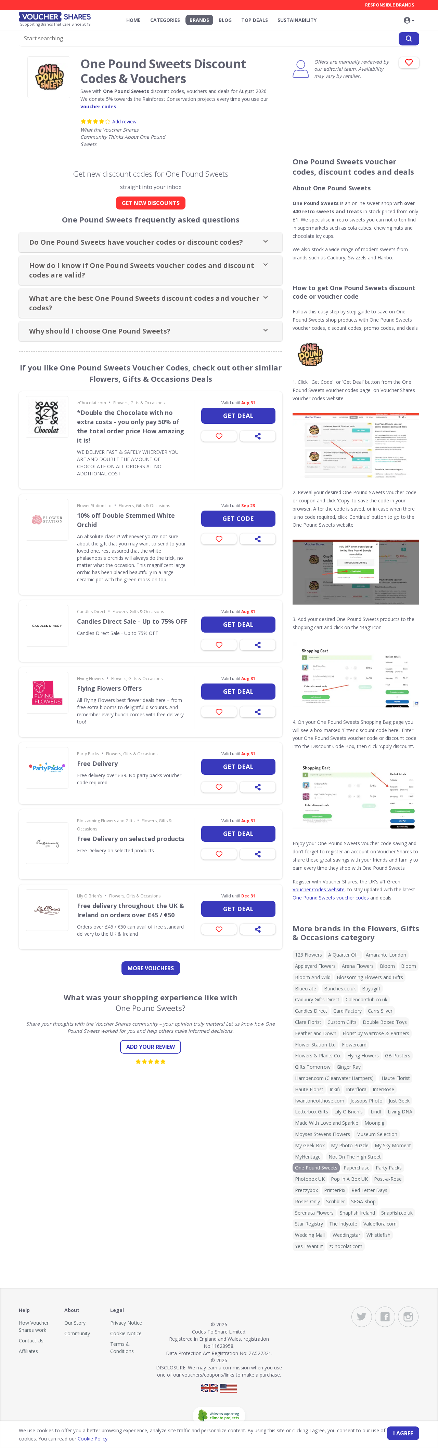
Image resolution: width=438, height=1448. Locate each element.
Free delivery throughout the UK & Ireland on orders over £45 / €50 (130, 910)
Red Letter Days (369, 1190)
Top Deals (254, 20)
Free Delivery (97, 763)
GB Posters (397, 1055)
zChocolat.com (91, 403)
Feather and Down (315, 1033)
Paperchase (357, 1167)
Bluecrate (305, 988)
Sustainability (297, 20)
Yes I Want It (309, 1246)
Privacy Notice (126, 1323)
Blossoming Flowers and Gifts (105, 821)
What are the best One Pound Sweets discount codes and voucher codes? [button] (144, 303)
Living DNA (400, 1111)
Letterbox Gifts (311, 1111)
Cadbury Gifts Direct (317, 999)
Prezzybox (306, 1190)
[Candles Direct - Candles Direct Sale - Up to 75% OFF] (47, 626)
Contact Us (31, 1340)
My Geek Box (310, 1145)
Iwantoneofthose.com (319, 1100)
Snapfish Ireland (357, 1212)
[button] (408, 21)
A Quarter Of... (344, 954)
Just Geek (399, 1100)
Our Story (75, 1323)
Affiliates (28, 1351)
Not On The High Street (354, 1156)
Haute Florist (396, 1078)
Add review (124, 121)
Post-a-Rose (388, 1179)
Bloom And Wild (313, 977)
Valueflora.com (380, 1223)
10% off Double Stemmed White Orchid (126, 520)
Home (133, 20)
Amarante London (386, 954)
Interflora (356, 1089)
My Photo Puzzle (350, 1145)
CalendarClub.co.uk (366, 999)
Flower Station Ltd (94, 506)
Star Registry (309, 1223)
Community (77, 1333)
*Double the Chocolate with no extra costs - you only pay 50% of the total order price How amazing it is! (130, 426)
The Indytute (343, 1223)
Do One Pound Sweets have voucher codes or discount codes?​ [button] (136, 242)
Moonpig (374, 1123)
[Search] (409, 38)
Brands (199, 20)
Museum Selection (376, 1134)
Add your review (150, 1047)
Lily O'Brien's (89, 896)
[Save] (219, 436)
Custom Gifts (342, 1022)
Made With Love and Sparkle (326, 1123)
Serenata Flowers (314, 1212)
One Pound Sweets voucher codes (331, 897)
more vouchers (151, 968)
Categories (165, 20)
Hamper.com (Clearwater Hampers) (334, 1078)
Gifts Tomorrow (313, 1067)
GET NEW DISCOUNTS (151, 203)
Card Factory (347, 1010)
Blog (225, 20)
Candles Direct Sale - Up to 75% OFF (132, 621)
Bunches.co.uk (340, 988)
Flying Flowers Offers (109, 688)
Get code (238, 518)
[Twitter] (361, 1317)
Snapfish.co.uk (397, 1212)
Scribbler (335, 1201)
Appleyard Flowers (315, 966)
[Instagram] (408, 1317)
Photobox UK (310, 1179)
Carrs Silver (380, 1010)
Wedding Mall (310, 1235)
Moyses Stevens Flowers (322, 1134)
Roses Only (307, 1201)
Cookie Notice (126, 1333)
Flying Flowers (90, 678)
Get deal (238, 415)
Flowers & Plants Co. (318, 1055)
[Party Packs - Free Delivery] (47, 768)
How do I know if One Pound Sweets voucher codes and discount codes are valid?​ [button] (141, 270)
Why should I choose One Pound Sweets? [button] (99, 331)
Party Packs (88, 754)
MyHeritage (308, 1156)
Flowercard (354, 1044)
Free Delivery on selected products (130, 839)
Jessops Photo (366, 1100)
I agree (403, 1433)
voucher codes (98, 106)
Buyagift (371, 988)
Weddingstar (346, 1235)
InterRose (383, 1089)
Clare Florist (308, 1022)
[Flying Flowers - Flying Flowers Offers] (47, 693)
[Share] (257, 436)
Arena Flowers (358, 966)
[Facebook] (385, 1317)
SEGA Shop (363, 1201)
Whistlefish (378, 1235)
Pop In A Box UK (349, 1179)
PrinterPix (334, 1190)
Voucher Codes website (319, 889)
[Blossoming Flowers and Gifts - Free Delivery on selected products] (47, 843)
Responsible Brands (389, 5)
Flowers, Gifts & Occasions (139, 403)
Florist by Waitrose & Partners (376, 1033)
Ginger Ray (349, 1067)
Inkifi (335, 1089)
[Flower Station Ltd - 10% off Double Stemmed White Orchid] (47, 520)
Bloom (387, 966)
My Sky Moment (393, 1145)
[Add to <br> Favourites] (409, 62)
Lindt (376, 1111)
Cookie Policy (92, 1438)
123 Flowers (308, 954)
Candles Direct (91, 611)
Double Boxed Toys (385, 1022)
